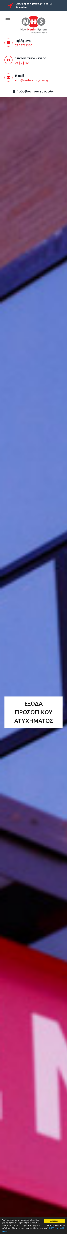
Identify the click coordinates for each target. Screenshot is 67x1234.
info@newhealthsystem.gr (32, 80)
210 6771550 (23, 45)
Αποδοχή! (54, 1220)
